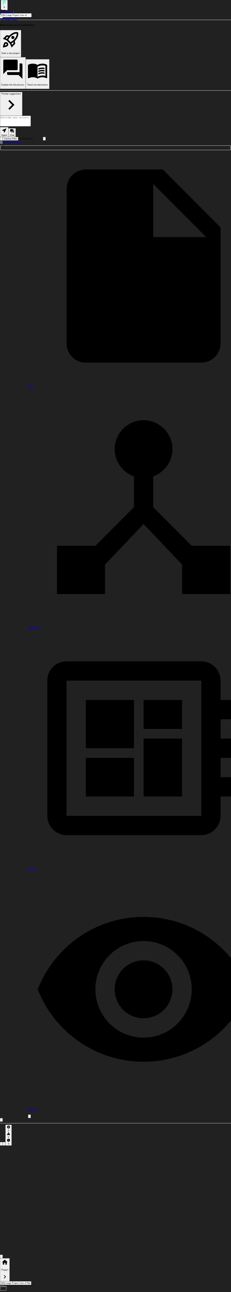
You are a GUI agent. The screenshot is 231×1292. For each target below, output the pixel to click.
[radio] (4, 132)
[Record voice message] (1, 142)
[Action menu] (4, 5)
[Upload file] (1, 138)
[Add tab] (29, 1116)
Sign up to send (12, 142)
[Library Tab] (1, 1144)
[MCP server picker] (44, 138)
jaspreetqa (7, 11)
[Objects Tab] (4, 1144)
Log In (4, 18)
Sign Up (12, 18)
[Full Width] (1, 1120)
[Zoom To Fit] (1, 1256)
